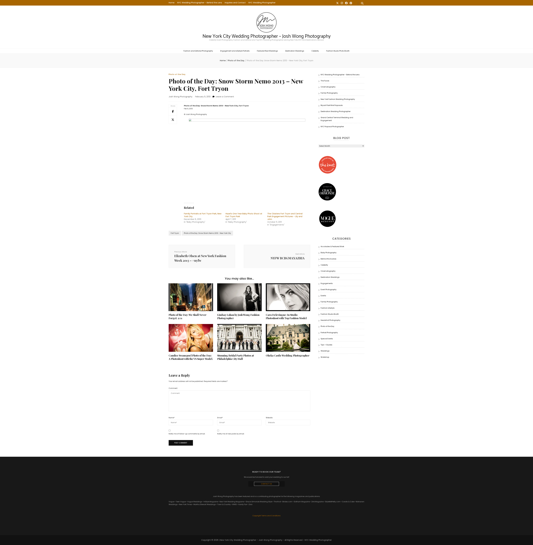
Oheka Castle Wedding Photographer (287, 355)
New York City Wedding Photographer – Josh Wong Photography (267, 36)
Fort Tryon (175, 233)
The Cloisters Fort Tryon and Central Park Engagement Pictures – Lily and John (284, 216)
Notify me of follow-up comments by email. (187, 434)
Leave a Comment (225, 96)
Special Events (327, 338)
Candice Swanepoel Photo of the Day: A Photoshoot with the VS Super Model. (191, 357)
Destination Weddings (294, 51)
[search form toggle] (362, 3)
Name (172, 417)
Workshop (325, 357)
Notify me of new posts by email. (230, 434)
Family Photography (329, 93)
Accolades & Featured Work (332, 246)
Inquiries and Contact (235, 2)
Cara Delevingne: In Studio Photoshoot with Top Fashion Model (286, 316)
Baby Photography (328, 252)
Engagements (327, 283)
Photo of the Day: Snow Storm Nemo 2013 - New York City (207, 233)
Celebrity (315, 51)
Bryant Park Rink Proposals (332, 105)
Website (269, 417)
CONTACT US (266, 484)
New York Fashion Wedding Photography (338, 99)
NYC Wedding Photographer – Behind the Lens (199, 2)
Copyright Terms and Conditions (266, 515)
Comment (173, 388)
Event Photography (328, 289)
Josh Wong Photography (180, 96)
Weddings (325, 351)
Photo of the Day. (177, 74)
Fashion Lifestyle (327, 308)
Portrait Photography (329, 332)
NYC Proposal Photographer (332, 126)
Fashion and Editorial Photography (198, 51)
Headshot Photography (330, 320)
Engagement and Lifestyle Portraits (235, 51)
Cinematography (328, 87)
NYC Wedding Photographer (262, 2)
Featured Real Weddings (267, 51)
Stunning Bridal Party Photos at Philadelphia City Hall (235, 357)
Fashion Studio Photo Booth (338, 51)
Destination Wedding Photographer (335, 111)
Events (323, 295)
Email (220, 417)
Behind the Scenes (328, 259)
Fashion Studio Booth (330, 314)
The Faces (325, 81)
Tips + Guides (326, 345)
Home (171, 2)
